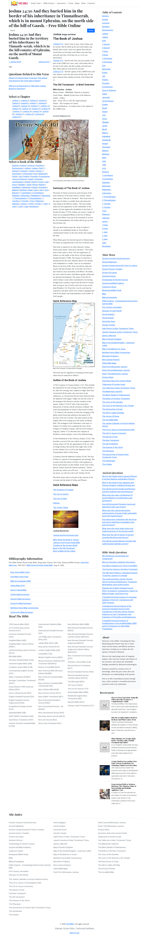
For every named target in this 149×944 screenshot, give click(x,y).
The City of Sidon (60, 499)
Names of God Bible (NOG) (49, 667)
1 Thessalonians (109, 197)
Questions (61, 3)
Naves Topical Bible (18, 590)
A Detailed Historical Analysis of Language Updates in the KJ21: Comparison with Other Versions (119, 600)
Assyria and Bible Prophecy (113, 283)
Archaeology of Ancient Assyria (115, 280)
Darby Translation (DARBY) (20, 677)
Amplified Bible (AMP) (17, 640)
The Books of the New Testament (116, 398)
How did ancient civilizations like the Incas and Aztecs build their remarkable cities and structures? (119, 522)
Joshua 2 (24, 100)
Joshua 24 (16, 117)
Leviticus (105, 23)
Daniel (104, 108)
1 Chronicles (107, 58)
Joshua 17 (17, 111)
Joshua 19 (37, 111)
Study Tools (35, 3)
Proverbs (105, 83)
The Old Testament (110, 444)
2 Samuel (106, 48)
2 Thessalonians (109, 200)
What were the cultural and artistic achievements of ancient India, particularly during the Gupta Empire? (119, 513)
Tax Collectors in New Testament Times (118, 388)
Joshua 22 (29, 114)
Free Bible (70, 924)
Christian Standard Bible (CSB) (21, 660)
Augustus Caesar (109, 287)
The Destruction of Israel (112, 409)
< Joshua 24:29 (15, 62)
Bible (104, 294)
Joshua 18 (27, 111)
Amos (104, 119)
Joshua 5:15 (58, 71)
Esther (104, 72)
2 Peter (105, 228)
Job (103, 76)
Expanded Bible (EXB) (17, 713)
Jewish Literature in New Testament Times (120, 332)
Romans (105, 172)
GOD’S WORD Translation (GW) (21, 716)
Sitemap (58, 928)
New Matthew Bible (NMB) (78, 624)
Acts (104, 168)
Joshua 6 (24, 103)
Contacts (91, 3)
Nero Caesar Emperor (111, 359)
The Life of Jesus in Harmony (114, 433)
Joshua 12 (45, 106)
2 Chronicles (107, 62)
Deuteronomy (107, 30)
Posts (71, 3)
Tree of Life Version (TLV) (78, 689)
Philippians (106, 189)
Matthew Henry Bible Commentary (24, 608)
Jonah (104, 126)
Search (90, 30)
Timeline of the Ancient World (65, 545)
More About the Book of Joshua (66, 540)
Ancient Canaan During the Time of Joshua (119, 265)
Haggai (105, 143)
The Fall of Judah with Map (113, 413)
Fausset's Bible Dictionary (20, 603)
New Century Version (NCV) (49, 693)
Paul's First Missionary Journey (114, 367)
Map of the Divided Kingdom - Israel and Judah (72, 851)
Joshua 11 (35, 106)
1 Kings (105, 51)
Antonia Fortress (109, 276)
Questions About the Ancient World (116, 381)
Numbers (106, 26)
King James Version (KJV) (48, 647)
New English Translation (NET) (50, 697)
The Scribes (107, 464)
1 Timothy (106, 204)
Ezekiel (105, 104)
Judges (105, 37)
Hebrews (105, 218)
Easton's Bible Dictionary (20, 599)
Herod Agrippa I (108, 314)
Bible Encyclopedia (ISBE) (20, 581)
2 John (105, 236)
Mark (104, 158)
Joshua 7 (33, 103)
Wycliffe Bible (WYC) (76, 702)
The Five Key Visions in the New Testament (120, 569)
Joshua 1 (16, 100)
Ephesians (106, 186)
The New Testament (110, 440)
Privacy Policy (69, 928)
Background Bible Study (111, 290)
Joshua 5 (16, 103)
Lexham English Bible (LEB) (49, 650)
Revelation (106, 246)
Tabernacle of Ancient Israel (113, 384)
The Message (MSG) (76, 682)
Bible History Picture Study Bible (40, 565)
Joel (104, 115)
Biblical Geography (109, 297)
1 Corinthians (107, 175)
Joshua (105, 34)
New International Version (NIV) (51, 713)
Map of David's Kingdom (112, 339)
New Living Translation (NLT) (50, 723)
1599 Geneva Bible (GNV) (19, 624)
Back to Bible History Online (64, 551)
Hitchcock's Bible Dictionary (21, 612)
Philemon (106, 214)
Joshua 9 (16, 106)
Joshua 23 (39, 114)
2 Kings (105, 55)
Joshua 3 (33, 100)
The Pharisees (108, 451)
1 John (105, 232)
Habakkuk (106, 136)
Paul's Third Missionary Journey (115, 374)
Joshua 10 (25, 106)
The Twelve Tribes (60, 507)
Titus (104, 211)
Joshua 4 (42, 100)
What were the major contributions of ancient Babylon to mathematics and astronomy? (117, 498)
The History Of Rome (110, 416)
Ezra (104, 65)
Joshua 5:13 (58, 44)
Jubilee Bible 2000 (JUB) (48, 643)
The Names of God (109, 437)
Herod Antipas (108, 318)
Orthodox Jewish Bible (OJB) (79, 662)
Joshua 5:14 (58, 60)
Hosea (104, 111)
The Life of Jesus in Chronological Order (118, 430)
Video (83, 3)
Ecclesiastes (107, 87)
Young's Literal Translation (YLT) (81, 706)
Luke (104, 161)
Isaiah (104, 94)
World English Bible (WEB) (78, 692)
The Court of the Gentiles (112, 402)
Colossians (106, 193)
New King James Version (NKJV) (51, 716)
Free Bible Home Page (19, 577)
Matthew (105, 154)
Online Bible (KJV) (17, 586)
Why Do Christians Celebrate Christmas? (118, 562)
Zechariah (106, 147)
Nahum (105, 133)
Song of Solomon (109, 90)
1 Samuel (106, 44)
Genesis (105, 16)
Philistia (56, 503)
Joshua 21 (19, 114)
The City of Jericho (61, 494)
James (105, 221)
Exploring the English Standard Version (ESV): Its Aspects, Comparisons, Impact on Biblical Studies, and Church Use (120, 591)
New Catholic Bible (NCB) (48, 689)
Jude (104, 243)
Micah (104, 129)
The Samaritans (108, 461)
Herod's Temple (108, 325)
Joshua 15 (36, 109)
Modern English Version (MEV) (50, 657)
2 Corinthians (107, 179)
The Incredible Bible (110, 420)
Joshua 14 (26, 109)
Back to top (74, 933)
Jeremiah (106, 97)
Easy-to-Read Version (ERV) (20, 693)
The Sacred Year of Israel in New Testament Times (30, 908)
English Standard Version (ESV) (21, 697)
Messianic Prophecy (110, 356)
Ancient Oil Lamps (109, 272)
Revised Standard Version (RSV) (81, 672)
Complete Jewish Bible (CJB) (20, 667)
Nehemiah (106, 69)
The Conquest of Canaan (63, 490)
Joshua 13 (16, 109)
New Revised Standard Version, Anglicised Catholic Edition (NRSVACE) (80, 649)
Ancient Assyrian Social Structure (116, 258)
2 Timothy (106, 207)
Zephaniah (106, 140)
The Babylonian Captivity (112, 391)
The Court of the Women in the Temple (118, 406)
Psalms (105, 80)
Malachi (105, 150)
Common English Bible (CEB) (20, 664)
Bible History (49, 3)
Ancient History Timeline (112, 269)
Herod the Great (108, 321)
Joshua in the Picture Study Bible (66, 543)
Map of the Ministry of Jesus (113, 349)
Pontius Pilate (107, 377)
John (104, 165)
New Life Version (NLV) (47, 720)
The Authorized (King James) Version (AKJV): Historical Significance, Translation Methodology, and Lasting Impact (119, 582)
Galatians (106, 182)
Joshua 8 (42, 103)
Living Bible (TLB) (45, 654)
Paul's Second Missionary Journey (116, 370)
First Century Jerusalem (112, 307)
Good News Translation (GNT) (21, 720)
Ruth (104, 41)
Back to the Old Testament (64, 548)
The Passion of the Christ (112, 447)
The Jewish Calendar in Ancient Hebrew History (28, 879)
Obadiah (105, 122)
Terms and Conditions (85, 928)
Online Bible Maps (109, 363)
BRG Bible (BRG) (15, 656)
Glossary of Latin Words (112, 311)
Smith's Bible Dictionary (19, 594)
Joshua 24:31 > (44, 62)
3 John (105, 239)
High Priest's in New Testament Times (118, 328)
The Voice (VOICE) (75, 685)
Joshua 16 (46, 109)
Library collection (109, 335)
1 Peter (105, 225)
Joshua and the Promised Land (65, 535)
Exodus (105, 19)
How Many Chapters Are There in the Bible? (119, 566)
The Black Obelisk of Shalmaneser (116, 395)
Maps (77, 3)
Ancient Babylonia (109, 262)
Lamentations (108, 101)
